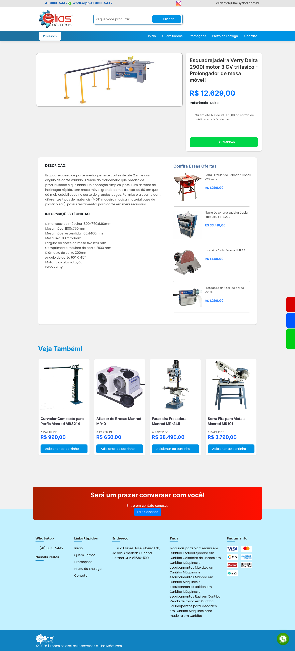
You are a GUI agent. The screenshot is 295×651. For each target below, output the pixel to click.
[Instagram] (38, 568)
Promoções (197, 36)
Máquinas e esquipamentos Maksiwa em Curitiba (192, 567)
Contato (250, 36)
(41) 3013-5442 (51, 548)
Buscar (168, 19)
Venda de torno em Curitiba (192, 601)
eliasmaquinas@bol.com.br (237, 3)
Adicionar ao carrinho (62, 448)
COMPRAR (227, 142)
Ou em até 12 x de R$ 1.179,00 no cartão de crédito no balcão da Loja (224, 117)
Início (152, 36)
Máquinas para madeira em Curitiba (191, 613)
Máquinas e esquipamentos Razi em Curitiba (195, 594)
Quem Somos (172, 36)
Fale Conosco (147, 512)
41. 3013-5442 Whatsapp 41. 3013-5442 (78, 3)
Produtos (50, 36)
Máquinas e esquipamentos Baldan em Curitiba (191, 587)
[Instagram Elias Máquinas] (178, 4)
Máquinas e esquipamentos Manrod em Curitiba (191, 577)
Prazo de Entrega (225, 36)
